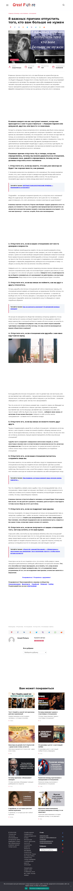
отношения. (28, 626)
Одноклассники (14, 584)
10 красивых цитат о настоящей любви (50, 746)
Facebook (35, 584)
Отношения (32, 13)
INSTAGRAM (32, 586)
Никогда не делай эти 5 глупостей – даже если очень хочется (21, 746)
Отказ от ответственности (48, 837)
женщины (12, 626)
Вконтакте (26, 584)
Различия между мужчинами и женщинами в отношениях (49, 778)
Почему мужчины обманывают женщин (20, 778)
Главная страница (13, 13)
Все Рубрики (24, 13)
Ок (26, 888)
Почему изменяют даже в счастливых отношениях (47, 713)
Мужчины (20, 626)
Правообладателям (46, 843)
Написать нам (44, 835)
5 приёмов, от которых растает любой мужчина (20, 809)
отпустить (37, 626)
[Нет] (71, 886)
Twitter (51, 584)
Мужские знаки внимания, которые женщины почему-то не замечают (50, 810)
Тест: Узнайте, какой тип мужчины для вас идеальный (21, 713)
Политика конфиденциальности (39, 888)
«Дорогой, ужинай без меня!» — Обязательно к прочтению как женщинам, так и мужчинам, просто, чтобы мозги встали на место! (35, 551)
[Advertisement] (36, 104)
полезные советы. (48, 626)
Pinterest (44, 584)
